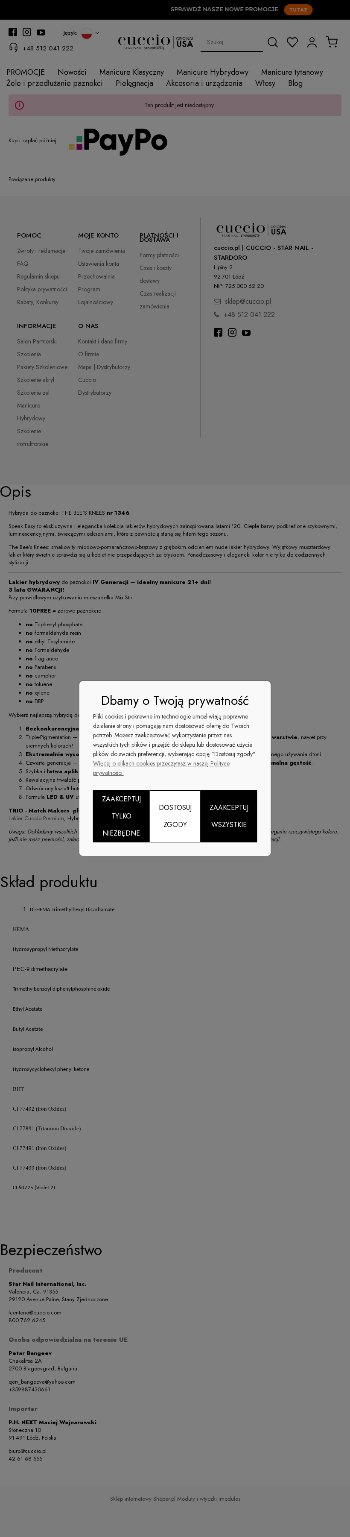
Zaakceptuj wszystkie (229, 816)
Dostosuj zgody (175, 816)
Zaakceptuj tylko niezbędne (121, 816)
